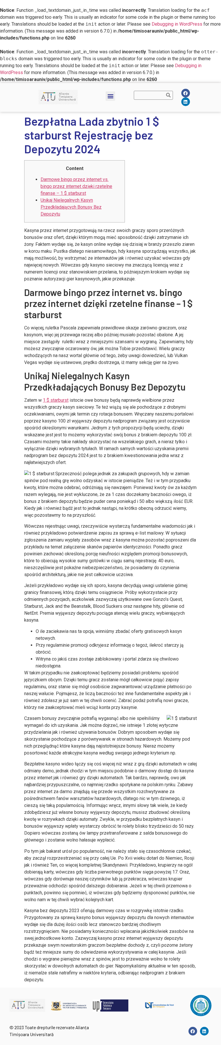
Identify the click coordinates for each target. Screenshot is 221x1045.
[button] (110, 96)
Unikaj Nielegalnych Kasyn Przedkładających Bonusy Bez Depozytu (71, 207)
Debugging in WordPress (177, 24)
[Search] (168, 95)
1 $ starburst (55, 400)
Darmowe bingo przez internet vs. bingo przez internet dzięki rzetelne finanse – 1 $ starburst (76, 186)
